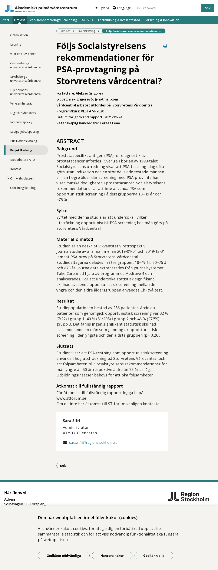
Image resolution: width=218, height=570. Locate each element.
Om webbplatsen (22, 178)
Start (5, 20)
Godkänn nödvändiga (64, 555)
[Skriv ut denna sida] (165, 46)
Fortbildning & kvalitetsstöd (119, 20)
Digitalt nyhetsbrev (23, 113)
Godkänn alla (154, 555)
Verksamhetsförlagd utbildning (53, 20)
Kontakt (15, 169)
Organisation (19, 35)
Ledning (15, 44)
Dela (65, 465)
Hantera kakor (112, 555)
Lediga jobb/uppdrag (24, 131)
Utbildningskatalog (23, 188)
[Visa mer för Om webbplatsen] (7, 178)
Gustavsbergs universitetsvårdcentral (25, 65)
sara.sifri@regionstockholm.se (93, 442)
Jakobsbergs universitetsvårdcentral (25, 79)
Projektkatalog (21, 150)
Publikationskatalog (23, 141)
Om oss (19, 20)
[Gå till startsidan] (41, 8)
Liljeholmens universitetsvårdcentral (25, 92)
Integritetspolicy (21, 122)
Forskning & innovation (162, 20)
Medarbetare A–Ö (22, 160)
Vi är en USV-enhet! (23, 54)
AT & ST (87, 20)
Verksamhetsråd (21, 103)
